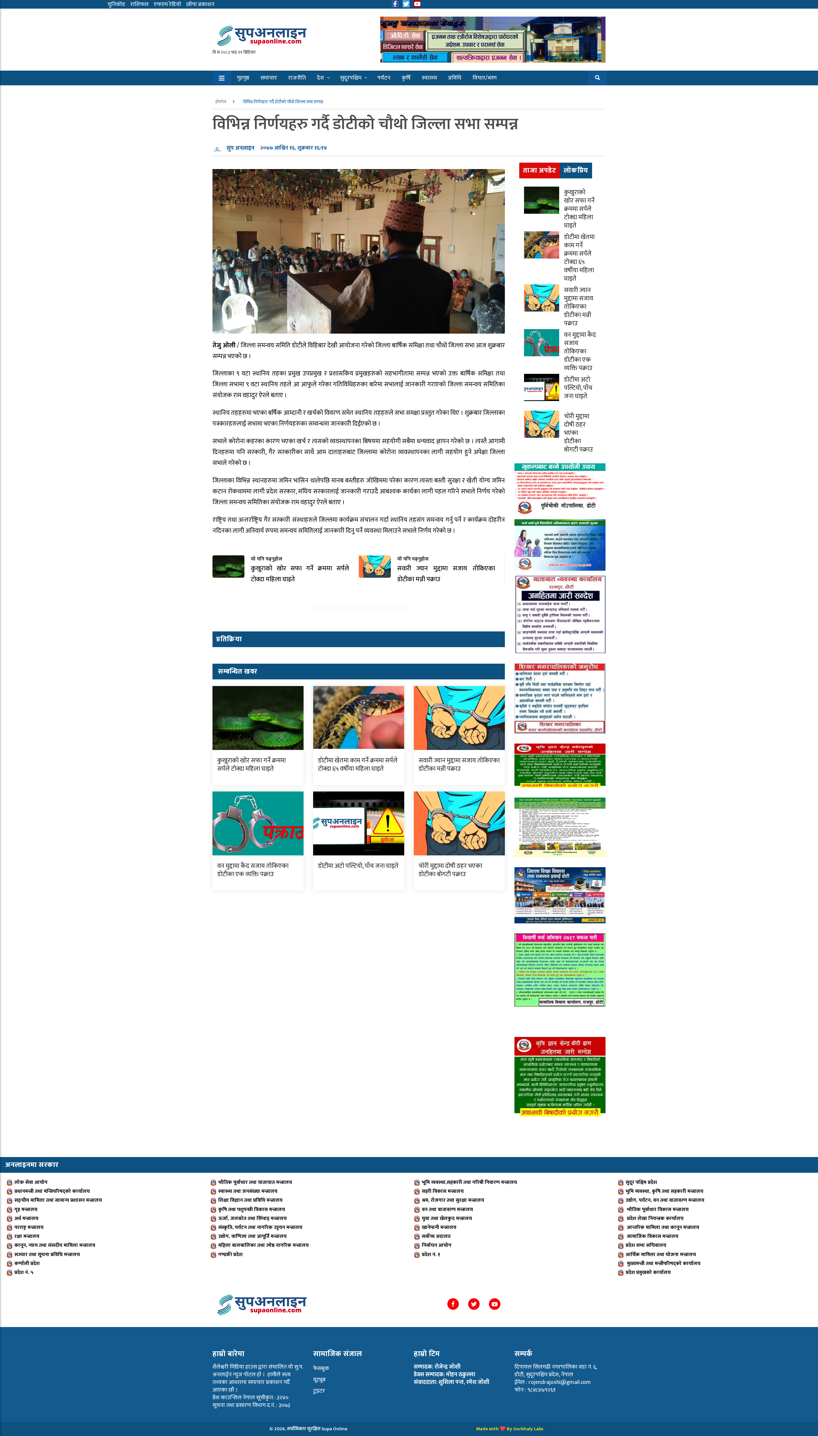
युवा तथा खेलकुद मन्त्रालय (447, 1218)
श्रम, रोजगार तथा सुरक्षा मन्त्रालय (453, 1200)
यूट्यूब (319, 1380)
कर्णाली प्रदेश (27, 1263)
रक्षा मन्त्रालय (26, 1236)
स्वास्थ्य (429, 78)
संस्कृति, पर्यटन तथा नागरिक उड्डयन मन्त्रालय (260, 1227)
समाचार (268, 78)
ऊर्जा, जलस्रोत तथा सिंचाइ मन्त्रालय (252, 1218)
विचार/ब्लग (485, 78)
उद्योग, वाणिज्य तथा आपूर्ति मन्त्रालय (252, 1236)
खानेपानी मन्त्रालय (439, 1227)
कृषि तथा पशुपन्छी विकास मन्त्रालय (251, 1209)
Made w (484, 1429)
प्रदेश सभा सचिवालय (646, 1245)
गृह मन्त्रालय (25, 1209)
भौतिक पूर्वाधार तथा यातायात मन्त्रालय (255, 1182)
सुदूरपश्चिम (350, 78)
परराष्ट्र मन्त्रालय (28, 1227)
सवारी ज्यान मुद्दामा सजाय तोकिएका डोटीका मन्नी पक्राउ (459, 764)
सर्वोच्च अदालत (436, 1236)
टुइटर (319, 1391)
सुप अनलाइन (240, 148)
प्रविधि (454, 78)
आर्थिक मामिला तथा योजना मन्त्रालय (661, 1254)
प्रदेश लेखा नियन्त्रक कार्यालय (654, 1218)
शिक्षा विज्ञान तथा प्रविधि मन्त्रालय (250, 1200)
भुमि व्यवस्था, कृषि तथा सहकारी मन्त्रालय (664, 1191)
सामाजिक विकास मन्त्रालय (652, 1236)
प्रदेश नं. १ (431, 1254)
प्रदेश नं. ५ (24, 1272)
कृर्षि (406, 78)
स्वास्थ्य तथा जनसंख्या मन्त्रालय (247, 1191)
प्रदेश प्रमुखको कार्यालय (648, 1272)
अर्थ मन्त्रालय (26, 1218)
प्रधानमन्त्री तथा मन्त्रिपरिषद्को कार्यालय (52, 1191)
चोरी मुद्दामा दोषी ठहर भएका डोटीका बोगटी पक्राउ (450, 870)
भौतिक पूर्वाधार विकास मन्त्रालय (657, 1209)
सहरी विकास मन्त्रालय (443, 1191)
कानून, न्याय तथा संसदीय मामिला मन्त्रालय (54, 1245)
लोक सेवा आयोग (31, 1182)
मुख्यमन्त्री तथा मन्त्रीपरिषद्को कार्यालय (663, 1263)
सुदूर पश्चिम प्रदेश (641, 1182)
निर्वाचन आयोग (436, 1245)
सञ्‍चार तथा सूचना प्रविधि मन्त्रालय (47, 1254)
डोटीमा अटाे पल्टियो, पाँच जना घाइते (358, 866)
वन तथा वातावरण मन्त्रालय (447, 1209)
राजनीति (297, 78)
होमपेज (221, 101)
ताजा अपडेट (539, 170)
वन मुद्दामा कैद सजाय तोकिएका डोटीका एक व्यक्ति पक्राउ (253, 870)
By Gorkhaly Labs (525, 1429)
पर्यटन (383, 78)
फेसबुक (321, 1368)
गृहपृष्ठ (243, 78)
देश (320, 78)
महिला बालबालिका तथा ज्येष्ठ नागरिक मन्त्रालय (263, 1245)
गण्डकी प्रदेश (230, 1254)
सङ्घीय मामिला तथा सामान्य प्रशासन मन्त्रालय (58, 1200)
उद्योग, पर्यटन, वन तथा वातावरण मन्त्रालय (665, 1200)
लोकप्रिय (576, 170)
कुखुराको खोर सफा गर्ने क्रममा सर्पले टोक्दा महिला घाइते (251, 764)
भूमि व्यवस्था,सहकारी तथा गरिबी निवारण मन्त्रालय (469, 1182)
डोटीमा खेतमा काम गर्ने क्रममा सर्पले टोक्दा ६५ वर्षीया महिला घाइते (357, 764)
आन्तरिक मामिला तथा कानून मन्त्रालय (662, 1227)
